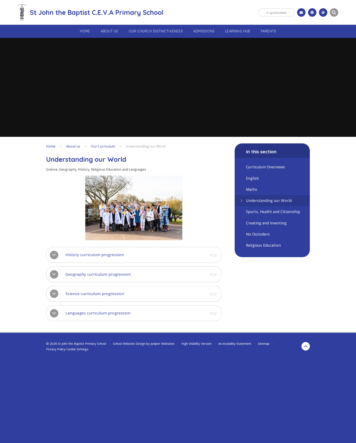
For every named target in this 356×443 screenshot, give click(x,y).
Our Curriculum (103, 146)
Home (50, 146)
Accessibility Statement (234, 343)
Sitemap (263, 343)
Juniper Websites (163, 343)
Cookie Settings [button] (77, 349)
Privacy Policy (56, 349)
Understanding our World (145, 146)
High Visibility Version (196, 343)
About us (73, 146)
